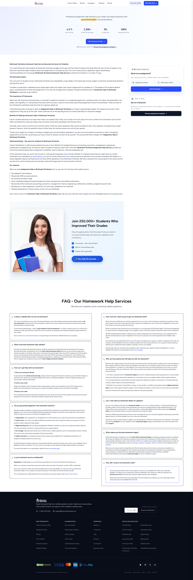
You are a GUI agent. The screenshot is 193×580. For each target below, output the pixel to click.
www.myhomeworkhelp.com (31, 336)
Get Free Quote (155, 89)
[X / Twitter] (150, 565)
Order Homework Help (43, 525)
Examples (91, 3)
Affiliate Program (41, 548)
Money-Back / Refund (72, 530)
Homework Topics (42, 543)
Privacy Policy (73, 474)
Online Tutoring (127, 530)
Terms (148, 572)
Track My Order (135, 3)
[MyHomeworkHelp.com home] (41, 500)
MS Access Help (127, 543)
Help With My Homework (148, 548)
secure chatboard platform (152, 405)
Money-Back (136, 572)
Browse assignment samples (155, 113)
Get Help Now (150, 3)
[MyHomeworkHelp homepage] (43, 3)
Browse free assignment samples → (105, 47)
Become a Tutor (99, 548)
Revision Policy (69, 534)
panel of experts (172, 367)
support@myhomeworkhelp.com (65, 511)
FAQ (95, 534)
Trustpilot (159, 443)
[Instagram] (155, 565)
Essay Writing (126, 525)
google (135, 443)
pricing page (139, 350)
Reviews (101, 3)
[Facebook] (145, 565)
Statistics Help (145, 543)
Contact (154, 572)
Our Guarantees (70, 525)
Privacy (143, 572)
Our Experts (97, 543)
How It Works (72, 3)
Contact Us (97, 530)
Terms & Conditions (71, 548)
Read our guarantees (148, 510)
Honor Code (69, 539)
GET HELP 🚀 (131, 510)
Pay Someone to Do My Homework (129, 549)
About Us (96, 525)
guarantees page (54, 448)
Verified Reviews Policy (72, 543)
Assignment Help (41, 530)
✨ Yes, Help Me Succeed (87, 259)
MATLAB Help (126, 534)
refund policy (37, 156)
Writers (82, 3)
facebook (141, 443)
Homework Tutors (146, 530)
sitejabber (148, 443)
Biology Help (144, 539)
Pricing (109, 3)
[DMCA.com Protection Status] (43, 564)
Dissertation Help (146, 525)
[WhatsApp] (140, 565)
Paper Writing (145, 534)
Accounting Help (127, 539)
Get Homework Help (95, 41)
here (67, 156)
